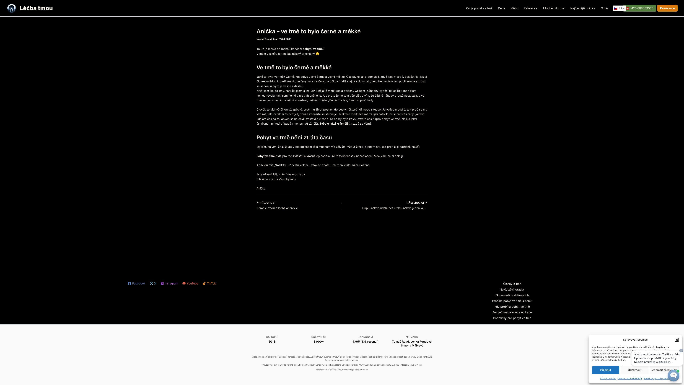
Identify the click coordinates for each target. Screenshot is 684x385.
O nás (604, 8)
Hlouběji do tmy (554, 8)
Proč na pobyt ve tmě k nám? (512, 301)
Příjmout (605, 370)
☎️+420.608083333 (639, 8)
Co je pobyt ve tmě (479, 8)
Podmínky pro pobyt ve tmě (512, 318)
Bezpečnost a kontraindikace (512, 312)
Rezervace (667, 8)
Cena (501, 8)
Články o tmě (512, 284)
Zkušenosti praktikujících (512, 295)
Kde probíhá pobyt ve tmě (512, 306)
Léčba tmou (36, 8)
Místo (514, 8)
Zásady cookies (608, 378)
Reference (530, 8)
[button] (677, 340)
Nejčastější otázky (582, 8)
